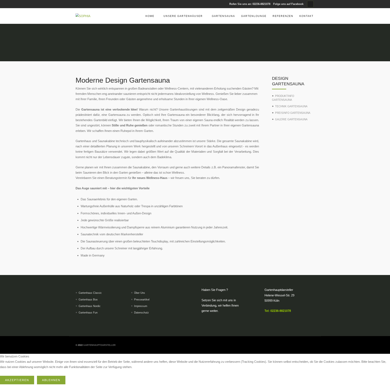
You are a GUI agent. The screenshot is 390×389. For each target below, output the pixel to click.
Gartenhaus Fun (88, 312)
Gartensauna (223, 16)
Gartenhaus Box (88, 299)
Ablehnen (51, 380)
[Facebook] (310, 4)
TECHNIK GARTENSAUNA (291, 106)
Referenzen (283, 16)
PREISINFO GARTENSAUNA (292, 112)
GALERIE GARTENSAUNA (291, 119)
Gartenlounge (253, 16)
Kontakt (306, 16)
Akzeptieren (17, 380)
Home (149, 16)
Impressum (140, 306)
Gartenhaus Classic (90, 292)
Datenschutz (141, 312)
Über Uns (139, 292)
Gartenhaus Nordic (90, 306)
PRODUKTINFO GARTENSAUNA (283, 97)
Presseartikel (142, 299)
